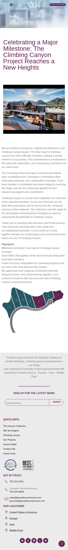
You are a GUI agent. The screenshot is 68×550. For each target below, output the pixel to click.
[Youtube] (45, 540)
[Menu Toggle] (11, 4)
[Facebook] (22, 540)
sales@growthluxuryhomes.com (25, 497)
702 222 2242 (16, 481)
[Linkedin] (34, 540)
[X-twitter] (39, 540)
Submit (57, 401)
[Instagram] (28, 540)
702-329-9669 (16, 491)
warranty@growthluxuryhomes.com (27, 501)
